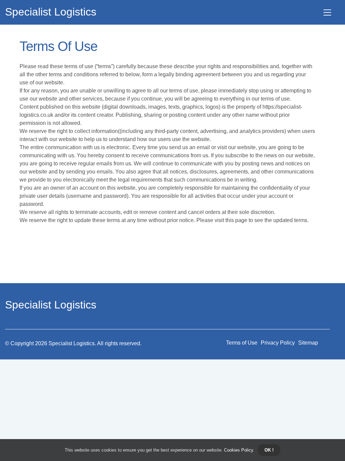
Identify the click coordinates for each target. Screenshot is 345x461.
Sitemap (308, 343)
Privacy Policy (278, 343)
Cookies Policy (238, 450)
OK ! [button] (269, 450)
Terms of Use (241, 343)
